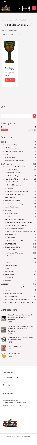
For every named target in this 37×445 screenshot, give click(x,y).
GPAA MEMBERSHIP (11, 213)
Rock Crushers (9, 271)
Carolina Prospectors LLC (11, 377)
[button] (19, 8)
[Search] (34, 116)
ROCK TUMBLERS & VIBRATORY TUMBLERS (19, 302)
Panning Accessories (12, 259)
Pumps (7, 268)
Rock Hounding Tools (11, 296)
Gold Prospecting (6, 164)
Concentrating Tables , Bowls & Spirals (16, 179)
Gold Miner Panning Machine (15, 194)
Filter (4, 129)
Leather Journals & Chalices (13, 293)
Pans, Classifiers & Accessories (14, 253)
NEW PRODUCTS (10, 244)
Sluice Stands (10, 277)
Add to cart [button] (8, 80)
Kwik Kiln (7, 216)
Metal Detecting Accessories (15, 228)
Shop (4, 380)
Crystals (7, 290)
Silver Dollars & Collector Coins (14, 160)
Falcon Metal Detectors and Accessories (19, 222)
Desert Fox (9, 188)
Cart (4, 382)
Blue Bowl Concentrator (14, 185)
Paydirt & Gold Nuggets (12, 265)
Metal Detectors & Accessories (14, 219)
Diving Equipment (10, 197)
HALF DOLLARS (10, 157)
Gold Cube (8, 210)
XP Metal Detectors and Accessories (17, 241)
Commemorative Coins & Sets (14, 151)
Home (4, 20)
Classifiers (9, 256)
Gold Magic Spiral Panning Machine (17, 191)
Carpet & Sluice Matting (12, 170)
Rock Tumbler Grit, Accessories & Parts (17, 299)
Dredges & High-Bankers (12, 200)
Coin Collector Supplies (12, 148)
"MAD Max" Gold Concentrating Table (18, 182)
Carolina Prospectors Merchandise (15, 167)
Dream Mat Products (13, 173)
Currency (7, 154)
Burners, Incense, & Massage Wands (16, 287)
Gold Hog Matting (12, 176)
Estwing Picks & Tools (11, 207)
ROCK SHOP (5, 284)
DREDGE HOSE (11, 250)
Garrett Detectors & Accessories (16, 225)
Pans (8, 262)
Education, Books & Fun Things (14, 204)
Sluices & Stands (10, 274)
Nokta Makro (10, 237)
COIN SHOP (4, 142)
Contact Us (6, 385)
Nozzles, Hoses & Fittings (12, 247)
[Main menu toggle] (34, 8)
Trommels (8, 280)
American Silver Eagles (11, 145)
